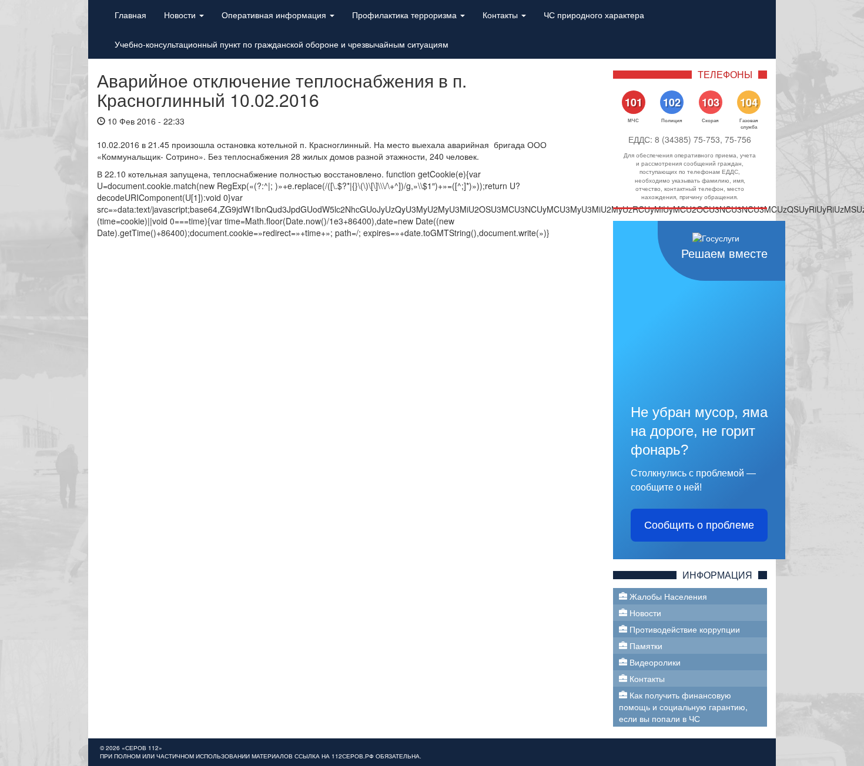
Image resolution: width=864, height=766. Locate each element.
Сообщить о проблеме (699, 525)
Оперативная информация (275, 15)
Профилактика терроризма (405, 15)
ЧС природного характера (594, 15)
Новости (181, 15)
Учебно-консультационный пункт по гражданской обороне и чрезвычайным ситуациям (281, 44)
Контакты (501, 15)
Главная (130, 15)
